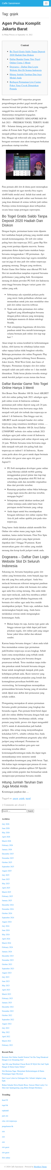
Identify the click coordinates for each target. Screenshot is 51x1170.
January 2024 (7, 951)
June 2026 (6, 828)
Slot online (6, 1157)
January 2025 (7, 900)
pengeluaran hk (7, 1126)
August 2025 (7, 870)
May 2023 (6, 985)
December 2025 (8, 853)
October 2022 (7, 1015)
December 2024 (8, 905)
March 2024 (6, 943)
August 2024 (7, 921)
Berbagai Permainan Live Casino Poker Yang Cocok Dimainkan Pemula (25, 85)
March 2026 (6, 841)
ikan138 (5, 1100)
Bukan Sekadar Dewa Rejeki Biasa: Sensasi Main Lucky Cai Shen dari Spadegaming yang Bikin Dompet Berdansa (24, 1086)
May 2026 (6, 832)
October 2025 (7, 862)
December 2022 (8, 1007)
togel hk (5, 1105)
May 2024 (6, 934)
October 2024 (7, 913)
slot (3, 1131)
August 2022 (7, 1023)
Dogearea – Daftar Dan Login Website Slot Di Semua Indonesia (26, 68)
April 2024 (6, 938)
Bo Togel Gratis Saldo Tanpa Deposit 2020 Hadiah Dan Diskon (27, 53)
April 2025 (6, 887)
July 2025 (5, 875)
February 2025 (7, 896)
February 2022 (7, 1045)
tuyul (28, 798)
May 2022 (6, 1032)
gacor (15, 798)
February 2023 (7, 998)
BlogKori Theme (40, 1166)
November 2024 (8, 909)
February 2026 (7, 845)
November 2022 (8, 1011)
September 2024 (8, 917)
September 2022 (8, 1019)
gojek (21, 798)
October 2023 (7, 964)
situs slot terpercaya (9, 1121)
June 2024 (6, 930)
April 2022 (6, 1036)
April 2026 (6, 836)
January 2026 (7, 849)
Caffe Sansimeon (11, 3)
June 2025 (6, 879)
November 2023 (8, 960)
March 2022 (6, 1041)
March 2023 (6, 994)
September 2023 (8, 968)
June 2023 (6, 981)
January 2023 (7, 1002)
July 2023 (5, 977)
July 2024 (5, 926)
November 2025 (8, 858)
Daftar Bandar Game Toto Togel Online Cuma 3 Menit (25, 60)
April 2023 (6, 989)
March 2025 (6, 892)
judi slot (5, 1116)
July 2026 (5, 824)
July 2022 (5, 1028)
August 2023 (7, 972)
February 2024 (7, 947)
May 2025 (6, 883)
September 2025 (8, 866)
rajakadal (5, 1110)
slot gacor (5, 1147)
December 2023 (8, 956)
